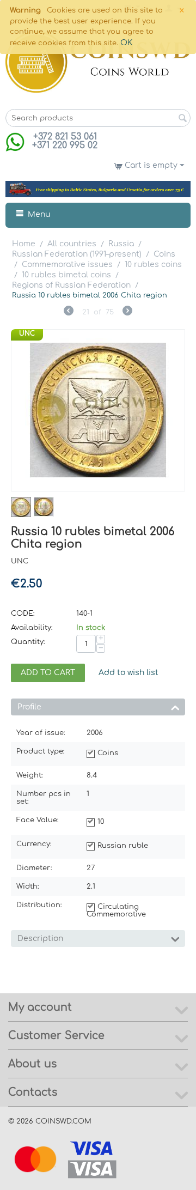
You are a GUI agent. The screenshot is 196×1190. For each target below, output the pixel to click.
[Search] (182, 119)
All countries (71, 244)
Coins (164, 254)
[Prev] (69, 312)
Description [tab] (40, 938)
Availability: (32, 628)
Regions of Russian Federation (71, 285)
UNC (27, 333)
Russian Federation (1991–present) (77, 254)
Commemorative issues (67, 264)
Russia (121, 244)
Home (23, 244)
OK (126, 43)
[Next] (127, 312)
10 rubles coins (153, 264)
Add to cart (48, 673)
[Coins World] (98, 62)
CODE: (23, 613)
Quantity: (28, 642)
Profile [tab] (29, 707)
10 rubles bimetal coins (66, 275)
